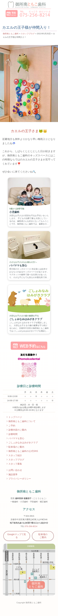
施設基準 (12, 474)
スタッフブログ (28, 33)
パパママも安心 (18, 265)
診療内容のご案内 (17, 430)
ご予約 (11, 425)
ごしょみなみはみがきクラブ (25, 319)
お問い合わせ (15, 470)
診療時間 (12, 434)
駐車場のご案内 (16, 447)
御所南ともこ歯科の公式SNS (23, 451)
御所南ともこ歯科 (11, 33)
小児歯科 (14, 212)
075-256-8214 (31, 526)
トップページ (15, 417)
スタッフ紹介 (15, 455)
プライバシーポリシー (19, 478)
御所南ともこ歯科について (21, 421)
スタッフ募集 (15, 464)
